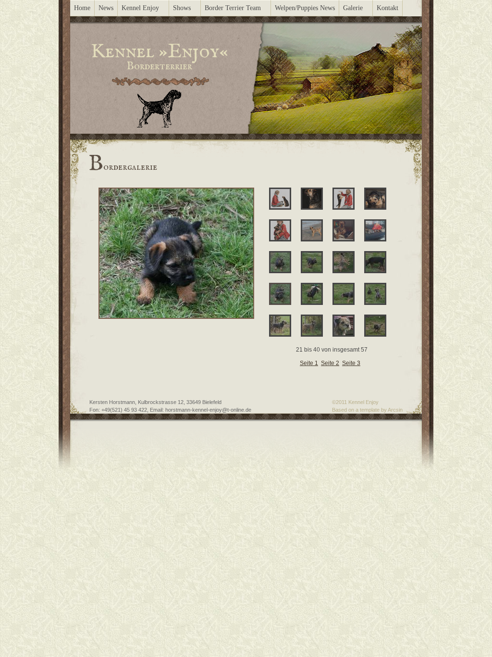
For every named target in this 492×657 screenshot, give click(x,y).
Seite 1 (309, 363)
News (105, 8)
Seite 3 (351, 363)
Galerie (353, 8)
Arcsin (395, 410)
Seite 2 (330, 363)
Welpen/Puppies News (305, 8)
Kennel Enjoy (140, 8)
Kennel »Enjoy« (159, 51)
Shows (182, 8)
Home (82, 8)
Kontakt (387, 8)
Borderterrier (159, 66)
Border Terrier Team (233, 8)
